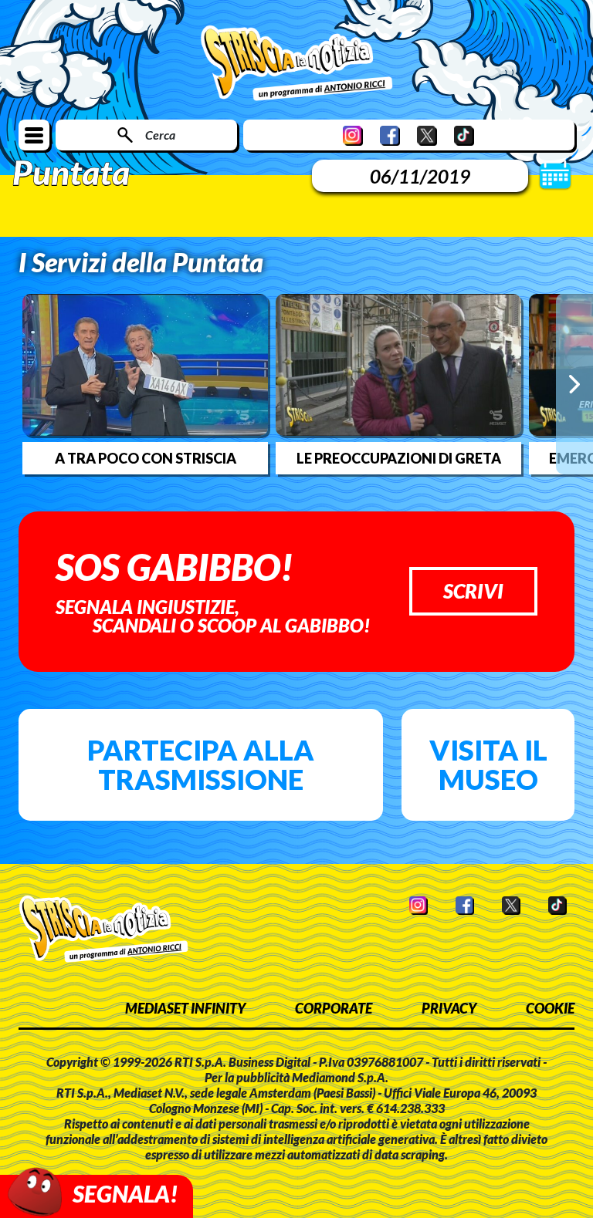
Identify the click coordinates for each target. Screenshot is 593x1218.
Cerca (160, 134)
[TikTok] (464, 135)
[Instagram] (353, 135)
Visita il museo (488, 764)
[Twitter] (427, 135)
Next (574, 383)
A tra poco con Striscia (145, 458)
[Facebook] (390, 135)
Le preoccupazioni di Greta (398, 458)
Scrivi (473, 591)
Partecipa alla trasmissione (200, 764)
